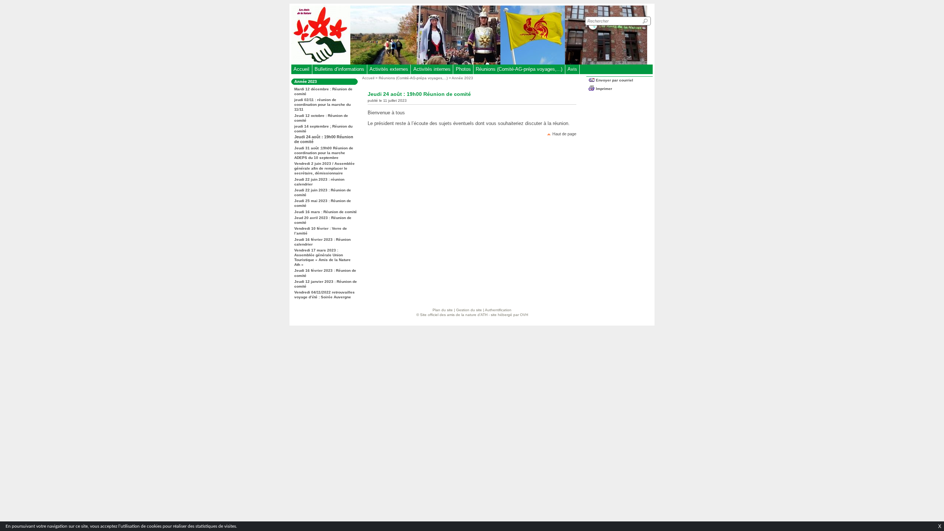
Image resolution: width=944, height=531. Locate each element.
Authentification (498, 310)
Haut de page (564, 134)
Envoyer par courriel (614, 80)
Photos (463, 69)
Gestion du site (469, 310)
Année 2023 (462, 78)
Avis (572, 69)
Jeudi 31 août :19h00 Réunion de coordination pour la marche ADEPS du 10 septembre (323, 153)
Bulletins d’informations (339, 69)
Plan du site (443, 310)
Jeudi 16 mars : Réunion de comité (325, 212)
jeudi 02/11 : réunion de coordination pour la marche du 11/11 (322, 104)
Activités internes (432, 69)
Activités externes (388, 69)
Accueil (301, 69)
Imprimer (604, 89)
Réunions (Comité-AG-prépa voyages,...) (519, 69)
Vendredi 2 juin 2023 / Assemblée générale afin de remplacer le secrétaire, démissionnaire (324, 168)
